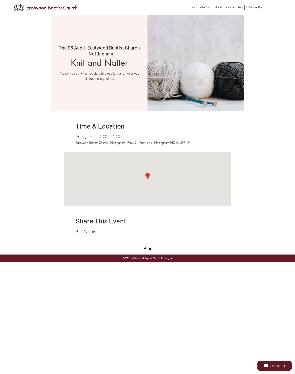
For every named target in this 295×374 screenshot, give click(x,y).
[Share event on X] (85, 231)
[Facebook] (145, 248)
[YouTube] (150, 248)
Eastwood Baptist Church (52, 8)
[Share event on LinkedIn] (94, 231)
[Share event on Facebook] (77, 231)
